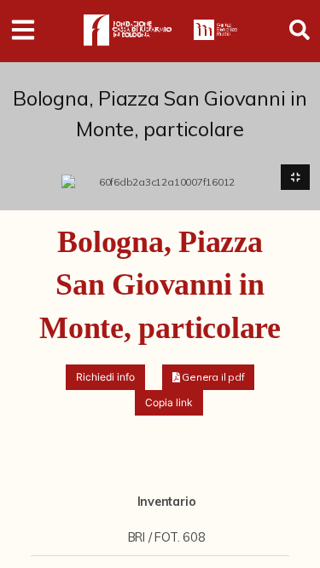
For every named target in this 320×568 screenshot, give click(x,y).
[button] (208, 377)
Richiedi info (105, 376)
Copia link (169, 402)
